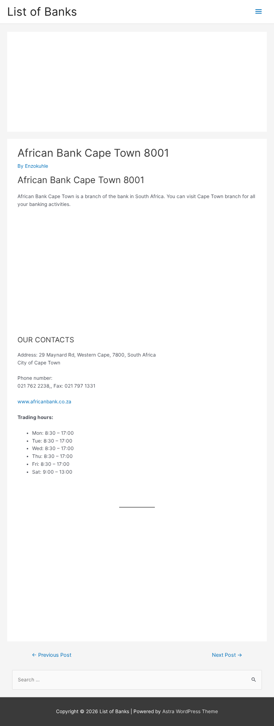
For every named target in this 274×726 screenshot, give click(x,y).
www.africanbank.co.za (44, 401)
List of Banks (42, 12)
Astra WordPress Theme (190, 711)
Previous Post (51, 655)
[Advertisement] (137, 82)
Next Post (227, 655)
